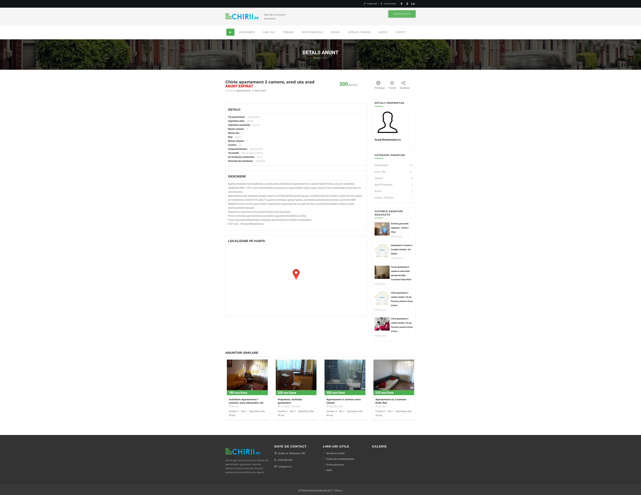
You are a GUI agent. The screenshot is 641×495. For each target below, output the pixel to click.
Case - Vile (269, 32)
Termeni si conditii (335, 453)
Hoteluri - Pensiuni (359, 32)
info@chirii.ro (284, 466)
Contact (400, 32)
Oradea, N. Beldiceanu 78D (291, 453)
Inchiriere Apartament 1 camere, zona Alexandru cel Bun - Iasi (246, 403)
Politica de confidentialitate (340, 459)
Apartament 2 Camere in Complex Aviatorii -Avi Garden (401, 249)
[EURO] (401, 4)
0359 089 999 (284, 460)
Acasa (316, 57)
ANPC (329, 470)
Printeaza (380, 88)
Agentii (383, 32)
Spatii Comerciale (312, 32)
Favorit (392, 88)
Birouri (335, 32)
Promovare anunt (335, 464)
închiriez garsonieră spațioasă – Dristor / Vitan (400, 227)
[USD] (407, 4)
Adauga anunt (402, 14)
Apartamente (247, 32)
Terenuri (288, 32)
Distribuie (404, 88)
